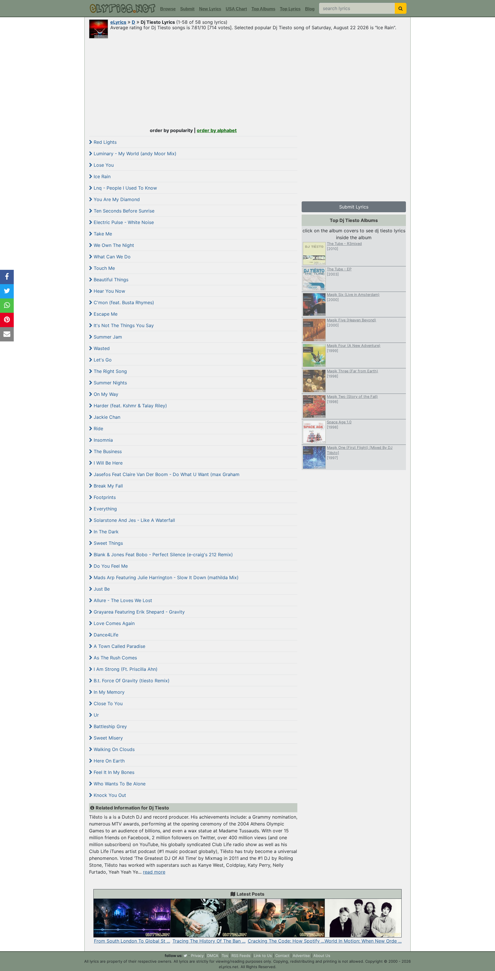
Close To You (107, 703)
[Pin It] (7, 320)
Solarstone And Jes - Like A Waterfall (133, 520)
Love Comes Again (113, 623)
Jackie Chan (106, 417)
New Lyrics (210, 8)
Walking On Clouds (113, 749)
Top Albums (263, 8)
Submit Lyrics (353, 207)
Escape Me (104, 314)
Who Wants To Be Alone (119, 784)
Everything (104, 509)
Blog (310, 8)
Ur (95, 715)
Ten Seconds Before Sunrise (123, 211)
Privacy (197, 955)
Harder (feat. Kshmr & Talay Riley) (129, 405)
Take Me (102, 234)
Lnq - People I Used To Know (124, 188)
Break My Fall (107, 486)
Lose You (103, 165)
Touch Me (103, 268)
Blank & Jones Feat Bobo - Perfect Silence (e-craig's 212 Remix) (162, 554)
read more (154, 872)
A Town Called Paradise (118, 646)
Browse (168, 8)
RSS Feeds (240, 955)
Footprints (104, 497)
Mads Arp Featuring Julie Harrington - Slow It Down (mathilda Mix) (165, 577)
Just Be (101, 589)
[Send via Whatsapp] (7, 305)
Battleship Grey (109, 726)
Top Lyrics (290, 8)
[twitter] (185, 955)
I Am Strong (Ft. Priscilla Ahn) (125, 669)
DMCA (212, 955)
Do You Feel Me (110, 566)
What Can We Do (111, 257)
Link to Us (263, 955)
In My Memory (108, 692)
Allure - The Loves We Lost (122, 600)
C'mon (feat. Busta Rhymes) (123, 302)
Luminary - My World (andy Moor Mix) (134, 153)
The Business (107, 451)
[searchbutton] (400, 8)
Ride (97, 428)
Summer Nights (109, 383)
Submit (187, 8)
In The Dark (105, 531)
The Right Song (109, 371)
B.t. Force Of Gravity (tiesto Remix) (131, 680)
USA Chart (236, 8)
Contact (282, 955)
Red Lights (104, 142)
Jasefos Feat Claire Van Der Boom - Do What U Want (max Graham (165, 474)
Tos (225, 955)
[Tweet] (7, 291)
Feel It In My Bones (113, 772)
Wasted (101, 348)
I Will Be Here (107, 463)
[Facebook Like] (7, 277)
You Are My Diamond (116, 199)
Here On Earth (108, 761)
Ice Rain (101, 176)
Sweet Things (107, 543)
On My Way (105, 394)
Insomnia (102, 440)
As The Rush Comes (114, 658)
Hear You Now (108, 291)
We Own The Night (113, 245)
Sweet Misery (107, 738)
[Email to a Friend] (7, 334)
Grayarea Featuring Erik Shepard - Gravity (138, 612)
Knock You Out (109, 795)
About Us (321, 955)
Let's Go (102, 360)
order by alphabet (217, 130)
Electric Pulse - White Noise (123, 222)
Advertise (301, 955)
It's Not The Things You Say (123, 325)
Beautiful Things (110, 279)
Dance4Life (105, 635)
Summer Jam (107, 337)
